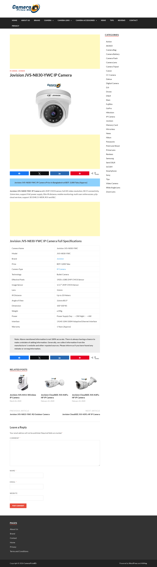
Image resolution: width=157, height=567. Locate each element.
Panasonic (110, 141)
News (103, 20)
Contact (133, 20)
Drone (108, 91)
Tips (112, 20)
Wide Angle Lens (113, 187)
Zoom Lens (110, 192)
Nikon (108, 137)
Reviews (121, 20)
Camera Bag (111, 50)
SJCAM (109, 166)
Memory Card (112, 125)
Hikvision (110, 112)
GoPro (109, 108)
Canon (109, 71)
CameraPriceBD (30, 563)
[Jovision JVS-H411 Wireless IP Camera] (24, 383)
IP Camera (13, 71)
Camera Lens (64, 20)
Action (109, 41)
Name (13, 471)
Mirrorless (110, 129)
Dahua (109, 79)
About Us (25, 20)
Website (14, 493)
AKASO (109, 46)
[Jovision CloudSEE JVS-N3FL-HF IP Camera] (86, 383)
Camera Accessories (85, 20)
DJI (107, 87)
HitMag (144, 563)
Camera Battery (112, 54)
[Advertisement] (55, 51)
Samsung (110, 158)
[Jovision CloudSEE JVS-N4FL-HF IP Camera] (55, 383)
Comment (15, 438)
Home (14, 20)
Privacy (15, 26)
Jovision (21, 71)
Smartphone (111, 171)
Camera (47, 20)
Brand (37, 20)
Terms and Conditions (19, 551)
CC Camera (111, 75)
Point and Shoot (113, 146)
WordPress (133, 563)
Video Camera (112, 183)
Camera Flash (112, 58)
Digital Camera (112, 83)
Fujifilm (109, 104)
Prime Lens (110, 150)
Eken (108, 100)
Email (13, 482)
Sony (108, 175)
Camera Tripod (112, 66)
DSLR (108, 96)
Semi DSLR (110, 162)
